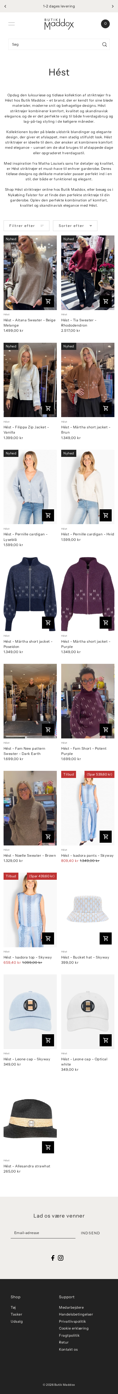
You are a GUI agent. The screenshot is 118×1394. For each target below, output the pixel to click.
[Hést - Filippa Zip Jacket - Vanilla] (30, 380)
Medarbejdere (71, 1307)
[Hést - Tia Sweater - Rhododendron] (87, 272)
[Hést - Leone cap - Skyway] (30, 1011)
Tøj (13, 1307)
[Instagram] (60, 1258)
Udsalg (17, 1321)
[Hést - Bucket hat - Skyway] (87, 910)
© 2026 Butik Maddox (59, 1385)
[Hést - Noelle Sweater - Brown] (30, 808)
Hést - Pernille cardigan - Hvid (87, 534)
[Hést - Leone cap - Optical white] (87, 1011)
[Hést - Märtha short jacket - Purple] (87, 594)
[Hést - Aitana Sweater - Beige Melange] (30, 272)
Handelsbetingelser (76, 1314)
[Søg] (104, 44)
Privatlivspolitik (72, 1321)
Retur (64, 1342)
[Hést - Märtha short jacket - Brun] (87, 380)
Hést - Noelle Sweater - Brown (30, 855)
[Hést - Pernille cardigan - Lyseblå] (30, 487)
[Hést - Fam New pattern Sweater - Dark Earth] (30, 701)
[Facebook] (52, 1258)
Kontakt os (68, 1349)
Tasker (16, 1314)
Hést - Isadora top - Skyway (28, 957)
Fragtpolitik (69, 1335)
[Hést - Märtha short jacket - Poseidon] (30, 594)
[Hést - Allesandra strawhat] (30, 1119)
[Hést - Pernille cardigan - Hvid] (87, 487)
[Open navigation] (11, 23)
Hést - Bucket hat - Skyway (85, 957)
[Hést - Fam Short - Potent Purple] (87, 701)
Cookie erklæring (74, 1328)
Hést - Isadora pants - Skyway (87, 855)
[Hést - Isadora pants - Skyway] (87, 808)
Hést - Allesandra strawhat (27, 1166)
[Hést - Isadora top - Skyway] (30, 910)
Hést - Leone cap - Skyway (27, 1059)
